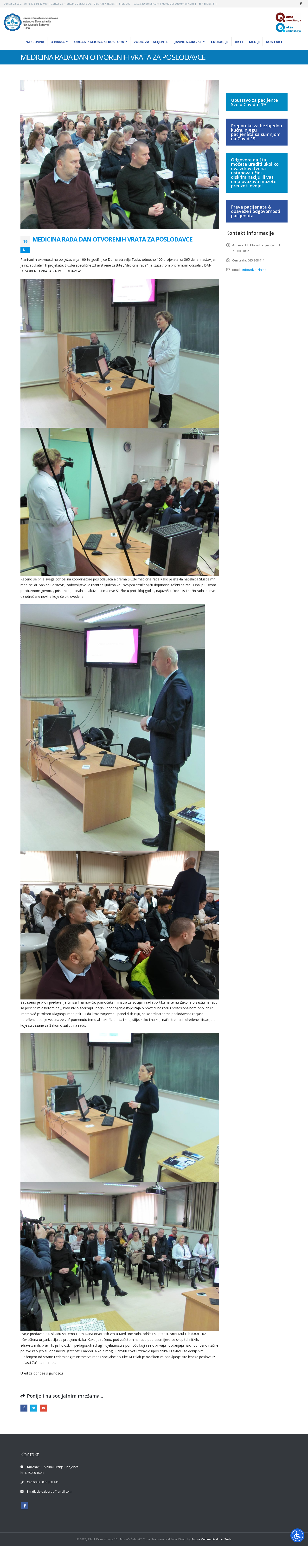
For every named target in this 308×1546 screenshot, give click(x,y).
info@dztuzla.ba (254, 269)
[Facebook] (300, 3)
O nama (58, 41)
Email (43, 1408)
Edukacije (220, 41)
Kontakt (274, 41)
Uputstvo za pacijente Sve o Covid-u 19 (254, 102)
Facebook (23, 1408)
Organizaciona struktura (99, 41)
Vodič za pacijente (151, 41)
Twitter (33, 1408)
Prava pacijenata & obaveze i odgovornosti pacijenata (255, 211)
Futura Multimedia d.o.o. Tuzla (211, 1539)
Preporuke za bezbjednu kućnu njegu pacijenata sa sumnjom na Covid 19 (256, 132)
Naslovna (35, 41)
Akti (239, 41)
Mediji (254, 41)
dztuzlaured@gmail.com (54, 1491)
